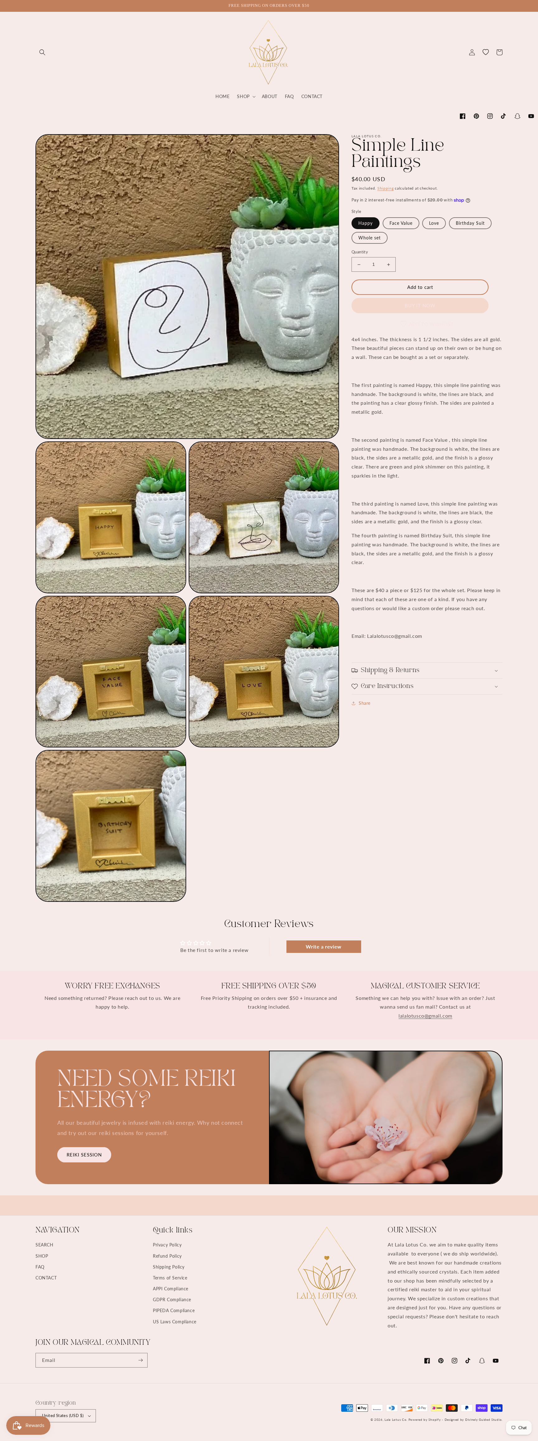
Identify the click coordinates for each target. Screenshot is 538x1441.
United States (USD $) (62, 1415)
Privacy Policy (167, 1244)
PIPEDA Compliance (174, 1310)
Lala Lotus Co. (396, 1419)
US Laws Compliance (174, 1321)
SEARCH (44, 1244)
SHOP (41, 1256)
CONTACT (46, 1277)
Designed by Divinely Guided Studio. (474, 1419)
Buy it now (420, 305)
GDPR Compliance (172, 1299)
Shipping (385, 188)
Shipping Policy (169, 1266)
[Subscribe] (140, 1360)
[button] (42, 52)
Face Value (401, 223)
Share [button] (364, 703)
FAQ (40, 1266)
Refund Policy (167, 1256)
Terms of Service (170, 1277)
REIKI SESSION (84, 1154)
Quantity (360, 252)
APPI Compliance (170, 1288)
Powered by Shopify (424, 1419)
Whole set (369, 238)
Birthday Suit (470, 223)
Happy (365, 223)
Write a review (323, 946)
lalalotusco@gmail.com (425, 1016)
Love (434, 223)
